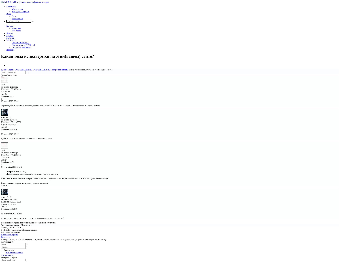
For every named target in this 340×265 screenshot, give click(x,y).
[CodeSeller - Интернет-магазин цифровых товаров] (25, 2)
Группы (9, 35)
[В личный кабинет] (4, 82)
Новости (10, 50)
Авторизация (7, 255)
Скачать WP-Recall (20, 43)
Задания (10, 38)
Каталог (10, 26)
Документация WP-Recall (23, 45)
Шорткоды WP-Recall (21, 47)
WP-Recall (16, 31)
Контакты (5, 237)
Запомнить (9, 250)
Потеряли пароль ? (14, 252)
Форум (9, 33)
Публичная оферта (9, 235)
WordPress (16, 28)
